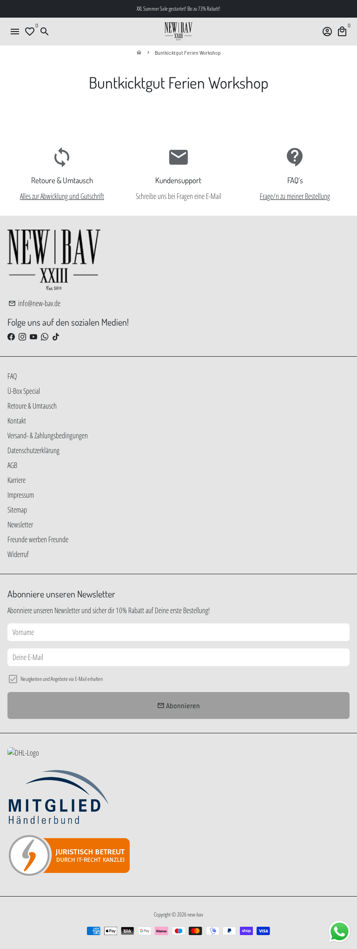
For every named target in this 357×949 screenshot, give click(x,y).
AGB (12, 465)
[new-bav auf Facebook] (11, 337)
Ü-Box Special (23, 391)
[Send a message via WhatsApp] (339, 931)
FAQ (12, 376)
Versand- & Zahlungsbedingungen (47, 435)
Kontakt (16, 421)
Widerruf (18, 554)
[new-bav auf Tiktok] (56, 337)
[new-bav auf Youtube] (33, 337)
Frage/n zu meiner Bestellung (295, 196)
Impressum (20, 495)
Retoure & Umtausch (32, 406)
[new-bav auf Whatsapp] (44, 337)
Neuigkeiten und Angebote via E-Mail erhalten (61, 679)
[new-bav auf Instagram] (22, 337)
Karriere (16, 480)
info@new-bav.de (34, 303)
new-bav (195, 914)
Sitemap (17, 510)
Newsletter (20, 524)
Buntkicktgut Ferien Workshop (188, 52)
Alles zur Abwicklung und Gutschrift (62, 196)
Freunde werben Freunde (37, 539)
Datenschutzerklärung (33, 450)
